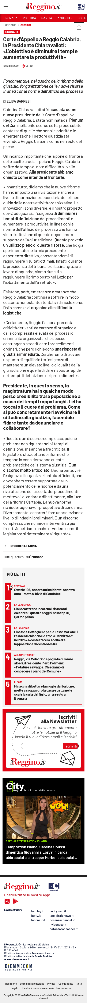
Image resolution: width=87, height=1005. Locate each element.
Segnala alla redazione (32, 983)
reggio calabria (24, 546)
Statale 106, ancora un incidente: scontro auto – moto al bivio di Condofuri (44, 591)
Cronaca (25, 25)
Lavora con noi (64, 988)
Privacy (51, 983)
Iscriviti (70, 746)
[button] (79, 27)
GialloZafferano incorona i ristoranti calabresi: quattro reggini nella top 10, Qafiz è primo (42, 613)
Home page (10, 25)
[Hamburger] (5, 7)
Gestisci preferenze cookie (38, 988)
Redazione (11, 983)
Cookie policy (65, 983)
